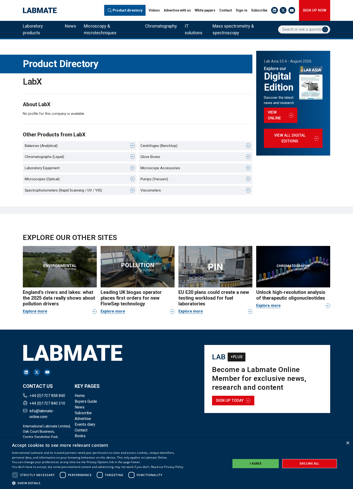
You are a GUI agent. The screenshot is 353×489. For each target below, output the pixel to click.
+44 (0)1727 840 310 (47, 403)
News (70, 26)
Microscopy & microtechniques (100, 29)
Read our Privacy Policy (167, 467)
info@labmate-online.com (41, 414)
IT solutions (193, 29)
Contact (225, 10)
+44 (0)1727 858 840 (47, 395)
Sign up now (314, 10)
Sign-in (241, 10)
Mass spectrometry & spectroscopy (233, 29)
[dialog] (176, 463)
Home (80, 395)
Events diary (85, 424)
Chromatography (161, 26)
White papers (205, 10)
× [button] (347, 443)
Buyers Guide (86, 401)
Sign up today (230, 400)
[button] (97, 483)
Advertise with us (177, 10)
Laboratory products (33, 29)
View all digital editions (290, 138)
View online (274, 115)
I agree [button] (256, 463)
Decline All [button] (309, 463)
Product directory (127, 10)
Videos (154, 10)
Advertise (83, 418)
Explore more (35, 311)
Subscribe (259, 10)
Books (80, 436)
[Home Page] (40, 10)
